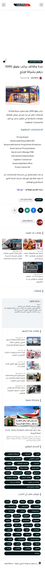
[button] (33, 210)
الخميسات (11, 506)
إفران (7, 502)
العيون (8, 516)
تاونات (19, 530)
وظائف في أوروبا (33, 482)
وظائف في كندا (15, 482)
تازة (27, 530)
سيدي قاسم (35, 539)
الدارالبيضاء (35, 511)
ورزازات (36, 553)
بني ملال (17, 525)
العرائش (17, 516)
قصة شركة (24, 468)
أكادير (15, 502)
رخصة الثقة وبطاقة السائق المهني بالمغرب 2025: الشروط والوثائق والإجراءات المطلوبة (15, 343)
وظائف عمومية (12, 477)
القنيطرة (36, 520)
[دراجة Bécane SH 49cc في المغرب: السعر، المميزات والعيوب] (34, 389)
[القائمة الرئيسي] (41, 4)
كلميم (37, 549)
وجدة (8, 549)
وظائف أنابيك (26, 477)
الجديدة (36, 506)
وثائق (37, 477)
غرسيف (27, 544)
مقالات (27, 473)
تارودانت (36, 530)
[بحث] (3, 4)
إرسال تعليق (34, 301)
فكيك (9, 544)
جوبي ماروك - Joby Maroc (14, 564)
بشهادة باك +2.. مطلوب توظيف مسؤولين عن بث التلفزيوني (34, 279)
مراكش (27, 549)
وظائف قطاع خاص (35, 62)
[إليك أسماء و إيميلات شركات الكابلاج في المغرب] (34, 354)
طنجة (37, 544)
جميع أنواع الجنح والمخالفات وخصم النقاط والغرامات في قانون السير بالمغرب (15, 378)
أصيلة (23, 502)
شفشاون (21, 539)
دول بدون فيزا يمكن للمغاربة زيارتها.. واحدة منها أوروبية (23, 431)
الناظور (16, 520)
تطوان (9, 530)
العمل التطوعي (34, 459)
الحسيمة (25, 506)
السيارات (28, 454)
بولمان (8, 525)
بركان (37, 525)
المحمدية (26, 520)
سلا (8, 534)
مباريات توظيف (11, 468)
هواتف (8, 473)
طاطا (10, 539)
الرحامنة (11, 511)
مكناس (17, 549)
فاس (18, 544)
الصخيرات (36, 516)
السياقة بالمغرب (13, 454)
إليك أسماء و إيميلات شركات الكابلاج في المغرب (14, 354)
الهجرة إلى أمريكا (15, 459)
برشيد (8, 520)
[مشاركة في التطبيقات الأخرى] (14, 210)
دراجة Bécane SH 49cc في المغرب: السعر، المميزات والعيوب (16, 390)
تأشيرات (36, 463)
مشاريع (36, 473)
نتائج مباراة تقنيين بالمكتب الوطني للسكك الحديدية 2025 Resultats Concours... (12, 256)
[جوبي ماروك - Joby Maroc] (22, 4)
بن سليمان (28, 525)
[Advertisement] (22, 36)
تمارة (37, 534)
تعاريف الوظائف (22, 463)
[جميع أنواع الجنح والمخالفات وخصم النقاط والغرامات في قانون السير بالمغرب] (34, 377)
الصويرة (26, 516)
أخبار (38, 454)
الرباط (23, 511)
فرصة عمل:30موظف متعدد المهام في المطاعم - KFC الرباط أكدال (33, 256)
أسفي (31, 502)
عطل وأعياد (35, 468)
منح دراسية (18, 473)
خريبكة (28, 534)
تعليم (9, 463)
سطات (18, 534)
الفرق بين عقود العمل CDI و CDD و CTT (15, 365)
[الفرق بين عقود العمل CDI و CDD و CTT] (34, 365)
